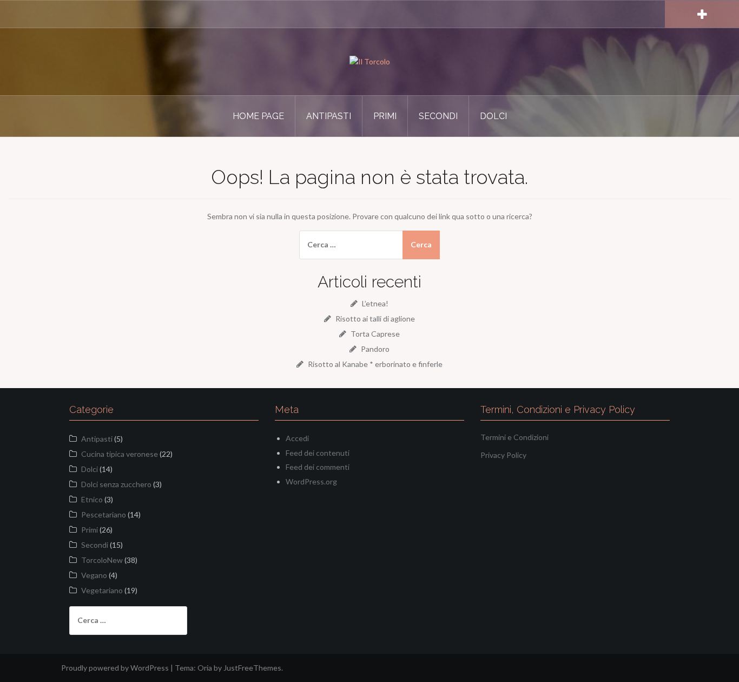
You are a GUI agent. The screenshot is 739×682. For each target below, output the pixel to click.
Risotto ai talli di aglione (375, 318)
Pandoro (375, 348)
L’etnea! (375, 303)
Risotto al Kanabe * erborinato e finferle (375, 364)
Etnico (92, 499)
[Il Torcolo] (369, 60)
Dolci (493, 116)
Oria (204, 667)
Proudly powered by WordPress (115, 667)
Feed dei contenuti (317, 452)
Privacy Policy (503, 455)
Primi (385, 116)
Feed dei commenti (317, 466)
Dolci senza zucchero (116, 484)
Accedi (297, 438)
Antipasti (328, 116)
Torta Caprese (375, 333)
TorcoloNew (102, 560)
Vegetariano (102, 590)
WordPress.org (311, 481)
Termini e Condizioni (514, 437)
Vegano (94, 575)
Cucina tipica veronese (119, 453)
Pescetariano (103, 514)
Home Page (258, 116)
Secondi (438, 116)
